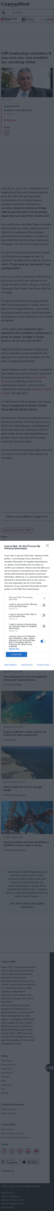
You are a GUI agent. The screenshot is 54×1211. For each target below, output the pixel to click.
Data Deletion (10, 665)
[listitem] (27, 598)
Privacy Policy (43, 665)
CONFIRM (16, 654)
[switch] (43, 605)
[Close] (48, 546)
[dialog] (27, 605)
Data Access (27, 665)
